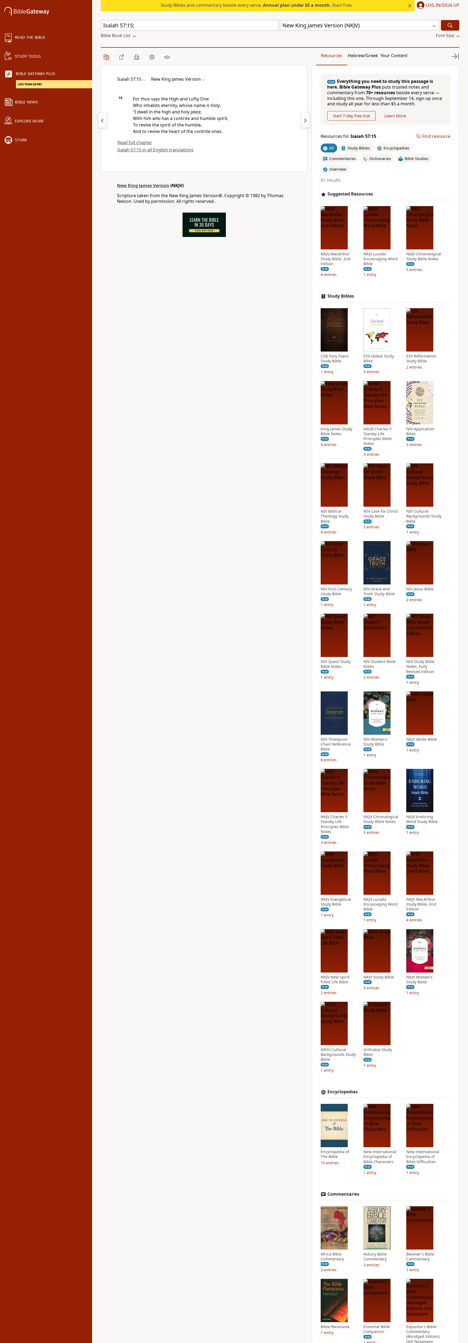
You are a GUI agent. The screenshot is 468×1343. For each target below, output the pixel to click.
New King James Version (143, 185)
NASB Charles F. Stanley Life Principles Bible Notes (377, 436)
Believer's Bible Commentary (420, 1256)
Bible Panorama (335, 1326)
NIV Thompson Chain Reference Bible (336, 744)
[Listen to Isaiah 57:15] (167, 57)
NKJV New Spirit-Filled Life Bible (336, 979)
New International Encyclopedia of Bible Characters (379, 1156)
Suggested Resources (350, 194)
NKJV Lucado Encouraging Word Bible (380, 259)
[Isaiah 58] (305, 120)
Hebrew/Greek (363, 55)
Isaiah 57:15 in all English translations (155, 150)
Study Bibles (340, 296)
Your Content (394, 55)
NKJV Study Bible (378, 977)
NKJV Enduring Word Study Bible (422, 819)
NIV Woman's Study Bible (375, 742)
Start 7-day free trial (351, 115)
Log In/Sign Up (442, 5)
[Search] (450, 25)
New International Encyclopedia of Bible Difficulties (422, 1156)
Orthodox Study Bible (377, 1052)
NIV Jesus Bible (420, 589)
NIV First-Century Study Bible (336, 591)
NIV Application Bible (420, 431)
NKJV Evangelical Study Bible (336, 902)
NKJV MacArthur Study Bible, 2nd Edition (335, 259)
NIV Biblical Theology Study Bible (335, 516)
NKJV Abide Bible (421, 739)
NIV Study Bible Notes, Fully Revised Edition (420, 666)
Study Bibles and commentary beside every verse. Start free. (257, 5)
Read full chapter (134, 142)
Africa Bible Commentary (332, 1256)
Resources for (348, 136)
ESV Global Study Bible (378, 358)
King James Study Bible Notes (336, 431)
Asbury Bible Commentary (375, 1256)
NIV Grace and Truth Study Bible (379, 591)
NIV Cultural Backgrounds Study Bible (423, 516)
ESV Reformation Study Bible (421, 358)
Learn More (395, 115)
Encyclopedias (342, 1092)
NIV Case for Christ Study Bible (380, 514)
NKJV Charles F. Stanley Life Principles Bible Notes (335, 824)
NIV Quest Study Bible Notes (335, 664)
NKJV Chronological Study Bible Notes (423, 256)
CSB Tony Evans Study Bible (335, 358)
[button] (437, 5)
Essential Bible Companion (376, 1329)
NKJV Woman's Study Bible (419, 979)
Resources (331, 55)
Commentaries (343, 1194)
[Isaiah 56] (102, 120)
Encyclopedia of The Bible (335, 1154)
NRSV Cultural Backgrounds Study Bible (338, 1054)
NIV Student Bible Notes (379, 664)
